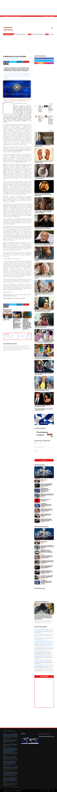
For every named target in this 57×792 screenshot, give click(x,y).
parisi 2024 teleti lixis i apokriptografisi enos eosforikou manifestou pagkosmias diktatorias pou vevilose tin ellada (43, 652)
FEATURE (16, 58)
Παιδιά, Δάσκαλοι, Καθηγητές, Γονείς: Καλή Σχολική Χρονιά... (17, 79)
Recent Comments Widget (14, 786)
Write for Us (19, 16)
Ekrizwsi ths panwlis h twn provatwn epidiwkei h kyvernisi (43, 648)
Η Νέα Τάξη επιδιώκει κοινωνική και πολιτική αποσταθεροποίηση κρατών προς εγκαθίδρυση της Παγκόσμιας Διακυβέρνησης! (43, 617)
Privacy (49, 790)
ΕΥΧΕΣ (35, 669)
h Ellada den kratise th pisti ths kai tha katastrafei (10, 744)
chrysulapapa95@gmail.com (39, 659)
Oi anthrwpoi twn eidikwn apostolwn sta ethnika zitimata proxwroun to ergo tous (43, 635)
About (14, 16)
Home (41, 790)
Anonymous (36, 628)
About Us (44, 790)
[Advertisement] (28, 7)
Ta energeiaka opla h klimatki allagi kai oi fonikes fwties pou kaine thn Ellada (43, 656)
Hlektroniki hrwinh (45, 669)
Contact (52, 790)
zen (35, 640)
